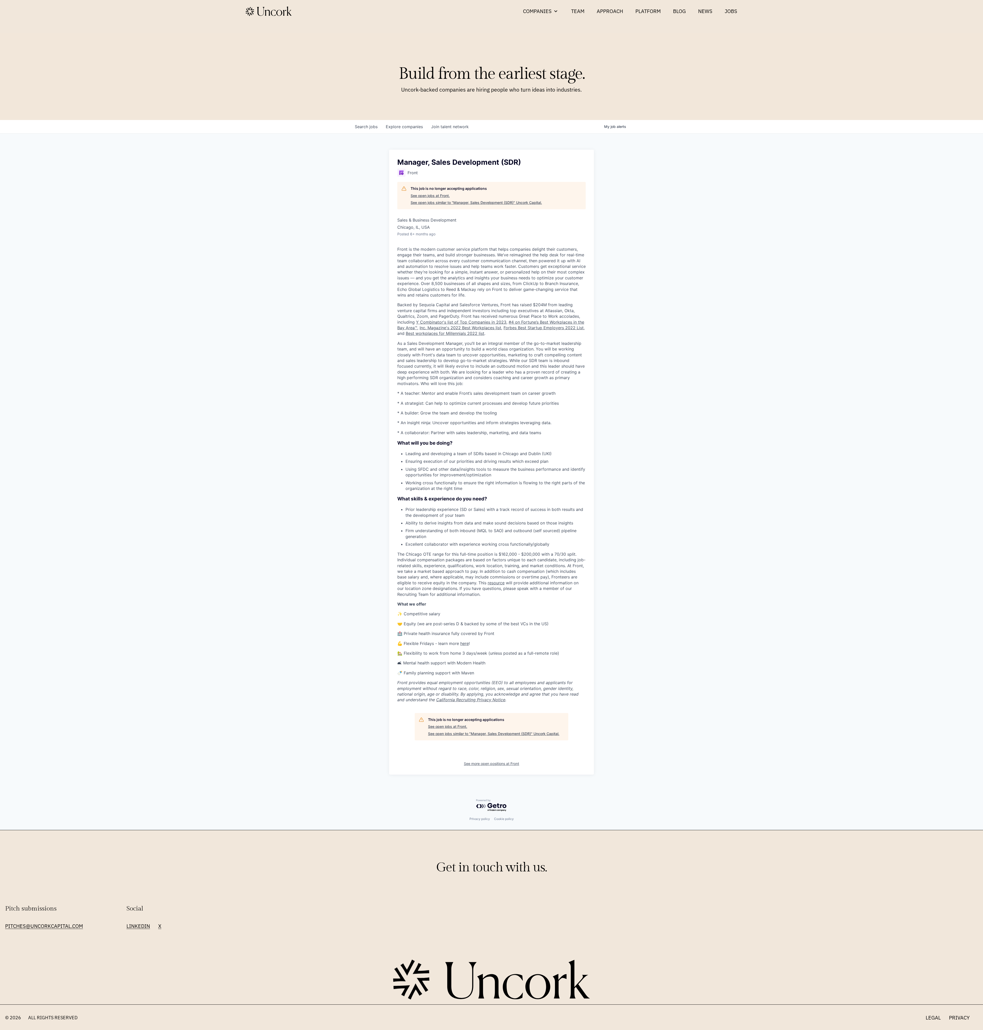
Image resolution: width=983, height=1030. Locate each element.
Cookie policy (504, 819)
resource (496, 582)
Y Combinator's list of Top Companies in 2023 (461, 322)
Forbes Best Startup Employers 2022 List (544, 327)
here (464, 643)
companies (404, 126)
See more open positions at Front (491, 763)
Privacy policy (479, 819)
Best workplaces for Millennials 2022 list (445, 333)
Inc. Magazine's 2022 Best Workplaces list (460, 327)
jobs (366, 126)
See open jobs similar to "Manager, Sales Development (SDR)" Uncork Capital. (476, 202)
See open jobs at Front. (430, 195)
